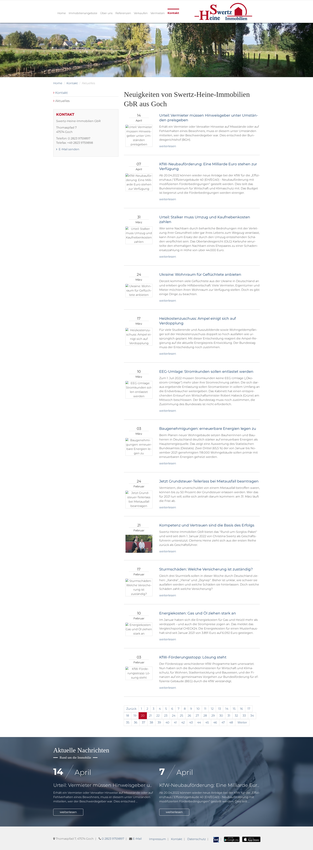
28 (205, 715)
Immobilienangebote (83, 13)
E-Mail (137, 838)
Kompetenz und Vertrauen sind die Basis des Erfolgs (206, 525)
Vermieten (158, 13)
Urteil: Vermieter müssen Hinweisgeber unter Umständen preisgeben (135, 785)
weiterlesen (167, 146)
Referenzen (123, 13)
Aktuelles (62, 101)
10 (198, 708)
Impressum (157, 839)
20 (143, 715)
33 (244, 715)
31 (229, 715)
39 (159, 722)
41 (175, 722)
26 (189, 715)
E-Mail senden (68, 149)
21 (150, 715)
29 (213, 715)
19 (134, 715)
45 (207, 722)
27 (197, 715)
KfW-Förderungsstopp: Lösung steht (192, 657)
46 (215, 722)
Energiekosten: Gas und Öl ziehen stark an (197, 613)
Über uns (106, 13)
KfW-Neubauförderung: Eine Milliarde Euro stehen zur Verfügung (236, 785)
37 (143, 722)
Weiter (242, 722)
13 (219, 708)
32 (236, 715)
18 (127, 715)
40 (167, 722)
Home (61, 13)
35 (127, 722)
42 (183, 722)
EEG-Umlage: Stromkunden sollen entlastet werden (206, 371)
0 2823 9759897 (113, 838)
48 (231, 722)
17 (248, 708)
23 (165, 715)
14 (226, 708)
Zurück (131, 708)
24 (173, 715)
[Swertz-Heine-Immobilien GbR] (223, 11)
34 (252, 715)
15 (234, 708)
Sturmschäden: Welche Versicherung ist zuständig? (206, 569)
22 (158, 715)
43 (191, 722)
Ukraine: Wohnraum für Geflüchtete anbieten (200, 274)
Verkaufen (141, 13)
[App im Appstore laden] (251, 839)
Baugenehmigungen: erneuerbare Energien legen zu (207, 428)
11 (205, 708)
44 (199, 722)
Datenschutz (196, 839)
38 (151, 722)
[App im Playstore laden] (231, 839)
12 (212, 708)
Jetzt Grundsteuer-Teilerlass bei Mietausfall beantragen (209, 481)
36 (135, 722)
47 (223, 722)
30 (221, 715)
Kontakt (173, 13)
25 (181, 715)
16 (241, 708)
